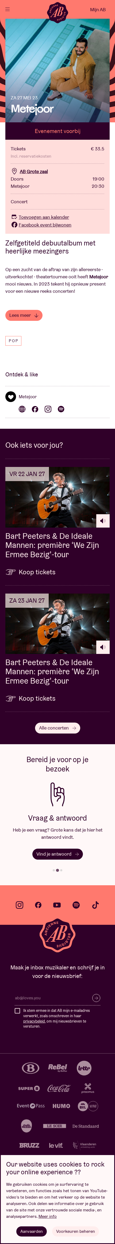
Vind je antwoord (54, 854)
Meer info (48, 1216)
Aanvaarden (31, 1231)
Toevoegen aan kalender (44, 217)
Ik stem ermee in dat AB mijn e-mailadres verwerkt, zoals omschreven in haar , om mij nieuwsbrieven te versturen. (56, 1018)
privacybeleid (34, 1021)
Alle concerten (54, 728)
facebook (38, 905)
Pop (14, 340)
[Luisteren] (103, 521)
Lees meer (20, 315)
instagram (19, 905)
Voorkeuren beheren (75, 1231)
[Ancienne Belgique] (57, 12)
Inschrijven (96, 998)
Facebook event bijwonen (45, 225)
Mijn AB (98, 9)
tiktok (95, 905)
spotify (76, 905)
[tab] (54, 870)
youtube (57, 905)
